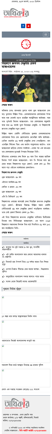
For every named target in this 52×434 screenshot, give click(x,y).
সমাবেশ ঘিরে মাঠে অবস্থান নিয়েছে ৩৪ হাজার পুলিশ (22, 365)
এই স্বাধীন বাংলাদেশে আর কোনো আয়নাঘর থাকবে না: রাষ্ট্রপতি (24, 256)
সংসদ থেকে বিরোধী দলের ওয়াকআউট (21, 281)
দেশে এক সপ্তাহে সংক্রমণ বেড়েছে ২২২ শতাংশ (20, 389)
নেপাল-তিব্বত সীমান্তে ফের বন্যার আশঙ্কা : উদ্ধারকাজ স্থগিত (25, 270)
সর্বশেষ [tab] (26, 239)
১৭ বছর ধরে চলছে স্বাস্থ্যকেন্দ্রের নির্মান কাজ (19, 316)
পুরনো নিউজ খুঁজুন (12, 289)
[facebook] (23, 26)
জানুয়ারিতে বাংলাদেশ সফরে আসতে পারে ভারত (24, 276)
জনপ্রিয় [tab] (26, 243)
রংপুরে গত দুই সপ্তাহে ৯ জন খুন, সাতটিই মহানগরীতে (21, 248)
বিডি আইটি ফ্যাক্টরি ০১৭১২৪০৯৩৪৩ (32, 430)
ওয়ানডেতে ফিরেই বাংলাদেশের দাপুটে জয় (18, 340)
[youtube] (28, 26)
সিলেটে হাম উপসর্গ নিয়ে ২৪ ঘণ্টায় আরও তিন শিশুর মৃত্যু (25, 263)
